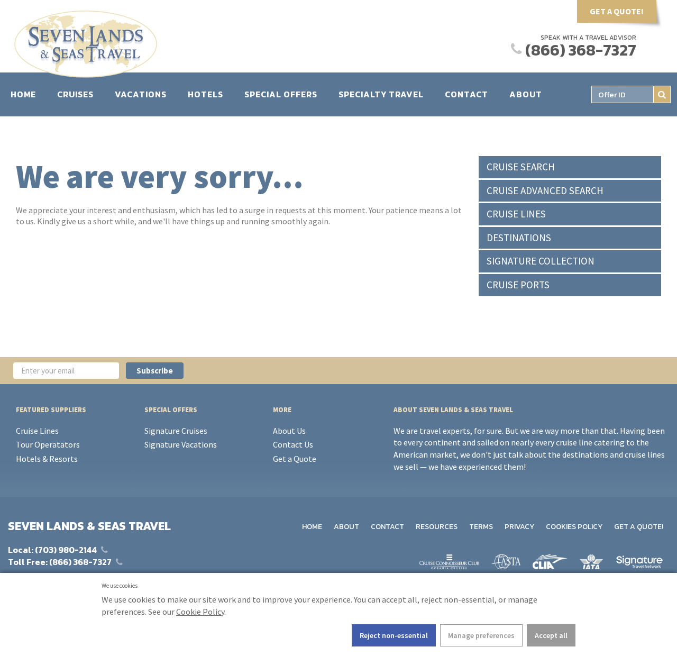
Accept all (551, 635)
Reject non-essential (394, 635)
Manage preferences (481, 635)
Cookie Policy (200, 611)
